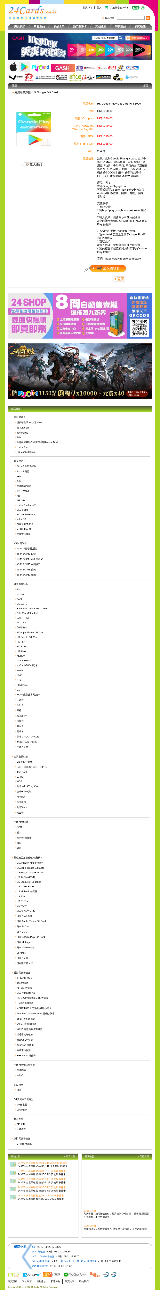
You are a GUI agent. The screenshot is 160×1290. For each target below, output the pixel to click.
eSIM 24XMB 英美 (26, 569)
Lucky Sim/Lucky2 (26, 505)
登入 (99, 7)
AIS (18, 496)
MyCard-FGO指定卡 (27, 665)
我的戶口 (87, 7)
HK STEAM (22, 646)
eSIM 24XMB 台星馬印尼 (30, 559)
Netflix (20, 670)
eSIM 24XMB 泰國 (26, 575)
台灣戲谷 (21, 796)
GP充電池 (22, 1110)
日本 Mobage (24, 942)
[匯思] (45, 77)
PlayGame (22, 685)
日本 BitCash (23, 926)
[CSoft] (103, 77)
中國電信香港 (24, 534)
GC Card (21, 622)
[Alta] (79, 68)
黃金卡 (20, 812)
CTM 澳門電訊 (24, 1143)
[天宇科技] (121, 68)
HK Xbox (21, 651)
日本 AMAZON (24, 916)
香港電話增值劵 (22, 972)
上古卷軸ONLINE (26, 910)
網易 (19, 843)
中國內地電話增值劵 (24, 1065)
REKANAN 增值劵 (26, 1055)
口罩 (19, 1090)
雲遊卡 (20, 731)
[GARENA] (29, 77)
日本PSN (21, 952)
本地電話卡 (20, 417)
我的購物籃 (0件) (119, 7)
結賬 (135, 7)
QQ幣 (19, 827)
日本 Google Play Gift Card (31, 937)
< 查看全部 (69, 1156)
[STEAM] (16, 77)
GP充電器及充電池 (24, 1099)
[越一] (88, 77)
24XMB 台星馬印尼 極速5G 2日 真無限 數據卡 (42, 1171)
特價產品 (120, 26)
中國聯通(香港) (24, 486)
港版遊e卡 (22, 715)
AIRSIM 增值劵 (24, 987)
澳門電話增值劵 (22, 1138)
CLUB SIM (22, 510)
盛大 (19, 832)
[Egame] (131, 77)
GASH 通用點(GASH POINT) (32, 767)
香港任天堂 (22, 747)
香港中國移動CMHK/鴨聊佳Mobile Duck (38, 442)
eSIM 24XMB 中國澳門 (28, 564)
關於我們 (19, 26)
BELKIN (21, 1124)
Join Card (22, 772)
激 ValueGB (23, 427)
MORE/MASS (24, 529)
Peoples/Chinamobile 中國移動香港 (35, 1013)
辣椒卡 (20, 721)
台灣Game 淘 (24, 791)
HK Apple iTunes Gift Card (30, 632)
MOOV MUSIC (24, 660)
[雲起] (132, 68)
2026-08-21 (90, 1207)
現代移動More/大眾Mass (29, 422)
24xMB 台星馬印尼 (26, 466)
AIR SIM (21, 500)
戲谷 (19, 710)
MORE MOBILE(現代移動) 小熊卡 (34, 1008)
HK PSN (21, 642)
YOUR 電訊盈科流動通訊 (30, 1029)
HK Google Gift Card (27, 637)
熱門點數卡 (80, 26)
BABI (19, 599)
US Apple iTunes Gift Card (30, 868)
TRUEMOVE (23, 491)
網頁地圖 (69, 1281)
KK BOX (21, 656)
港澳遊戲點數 (21, 584)
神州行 (20, 1075)
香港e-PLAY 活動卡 (27, 742)
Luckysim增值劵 (25, 1003)
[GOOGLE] (24, 67)
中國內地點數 (21, 822)
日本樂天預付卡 (25, 963)
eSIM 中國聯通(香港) (27, 548)
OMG (19, 675)
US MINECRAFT (25, 886)
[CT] (62, 77)
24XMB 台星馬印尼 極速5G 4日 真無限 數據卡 (42, 1179)
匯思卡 (20, 705)
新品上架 (59, 26)
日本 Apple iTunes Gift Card (31, 921)
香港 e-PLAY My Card (28, 736)
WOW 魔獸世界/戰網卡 (28, 694)
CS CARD (22, 604)
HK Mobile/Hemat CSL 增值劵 (32, 997)
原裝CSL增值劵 (25, 1039)
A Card (20, 594)
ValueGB (21, 519)
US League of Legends (29, 882)
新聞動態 (140, 26)
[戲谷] (112, 68)
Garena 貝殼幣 (24, 761)
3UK (19, 481)
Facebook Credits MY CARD (32, 608)
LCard (20, 776)
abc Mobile (22, 432)
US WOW (22, 906)
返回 (145, 85)
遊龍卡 (20, 726)
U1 (18, 689)
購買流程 (12, 1281)
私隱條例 (55, 1281)
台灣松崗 (21, 802)
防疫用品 (18, 1084)
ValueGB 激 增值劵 (26, 1024)
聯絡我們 (84, 1281)
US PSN (21, 896)
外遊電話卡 (20, 461)
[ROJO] (75, 77)
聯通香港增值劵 (25, 1034)
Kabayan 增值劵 (25, 1045)
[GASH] (63, 68)
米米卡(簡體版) (24, 837)
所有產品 (39, 26)
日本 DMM (22, 931)
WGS (19, 781)
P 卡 (19, 680)
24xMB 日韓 (23, 471)
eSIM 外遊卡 (20, 543)
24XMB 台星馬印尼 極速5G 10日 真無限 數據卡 (42, 1163)
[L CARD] (118, 77)
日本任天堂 (22, 958)
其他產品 (100, 26)
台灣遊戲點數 (21, 756)
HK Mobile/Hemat (26, 452)
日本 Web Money (26, 947)
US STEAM (22, 901)
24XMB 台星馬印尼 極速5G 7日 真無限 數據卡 (42, 1187)
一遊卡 (20, 700)
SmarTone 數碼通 (26, 1018)
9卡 (18, 589)
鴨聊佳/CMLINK (25, 524)
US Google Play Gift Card (30, 872)
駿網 (19, 848)
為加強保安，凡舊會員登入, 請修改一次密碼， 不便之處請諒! (115, 1225)
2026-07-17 (90, 1234)
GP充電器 (22, 1104)
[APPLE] (13, 66)
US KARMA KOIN (26, 877)
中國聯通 (21, 1070)
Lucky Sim (22, 447)
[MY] (40, 68)
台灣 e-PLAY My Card (28, 786)
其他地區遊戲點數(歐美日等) (29, 857)
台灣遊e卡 (22, 807)
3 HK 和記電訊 (24, 978)
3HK (19, 437)
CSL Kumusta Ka (26, 993)
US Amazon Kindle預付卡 (30, 862)
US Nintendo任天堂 (27, 891)
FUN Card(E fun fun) (27, 613)
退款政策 (27, 1281)
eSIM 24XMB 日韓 (26, 554)
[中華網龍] (90, 68)
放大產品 (35, 164)
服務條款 (41, 1281)
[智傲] (101, 68)
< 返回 (119, 279)
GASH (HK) (23, 618)
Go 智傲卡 (22, 627)
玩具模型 (21, 1129)
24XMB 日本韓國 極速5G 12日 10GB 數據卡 (41, 1195)
